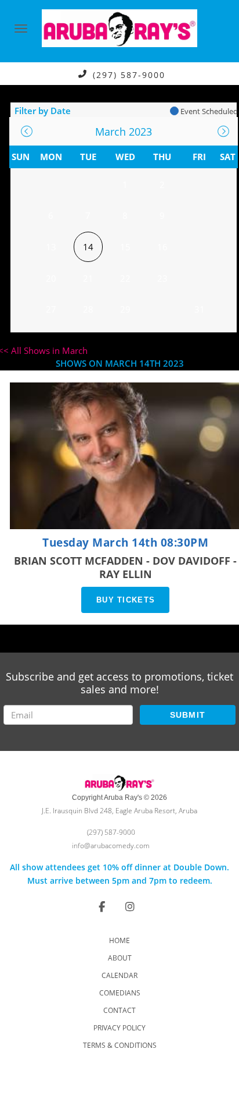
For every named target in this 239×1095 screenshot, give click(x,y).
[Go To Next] (223, 131)
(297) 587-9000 (129, 74)
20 (51, 278)
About (120, 958)
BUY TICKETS (125, 600)
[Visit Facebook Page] (102, 906)
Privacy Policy (119, 1028)
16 (162, 247)
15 (125, 247)
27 (51, 309)
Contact (119, 1010)
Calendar (119, 975)
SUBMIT (188, 715)
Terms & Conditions (120, 1045)
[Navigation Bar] (21, 28)
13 (51, 247)
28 (88, 309)
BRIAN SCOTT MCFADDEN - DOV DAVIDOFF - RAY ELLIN (125, 567)
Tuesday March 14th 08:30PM (125, 542)
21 (88, 278)
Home (119, 940)
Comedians (119, 993)
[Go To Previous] (26, 131)
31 (199, 309)
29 (125, 309)
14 (88, 247)
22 (125, 278)
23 (162, 278)
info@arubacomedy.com (111, 846)
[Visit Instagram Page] (130, 906)
